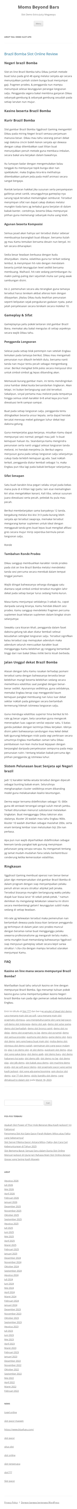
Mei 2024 (9, 1288)
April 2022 (9, 1382)
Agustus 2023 (11, 1326)
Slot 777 (26, 1011)
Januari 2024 (10, 1305)
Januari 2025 (10, 1253)
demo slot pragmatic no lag (25, 1032)
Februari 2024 (11, 1300)
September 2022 (13, 1373)
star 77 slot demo (21, 1075)
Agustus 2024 (11, 1275)
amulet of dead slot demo (58, 1011)
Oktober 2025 (11, 1215)
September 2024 (13, 1270)
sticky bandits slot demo (44, 1075)
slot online (9, 1455)
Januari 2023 (10, 1356)
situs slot (9, 1446)
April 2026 (9, 1193)
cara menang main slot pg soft (20, 1015)
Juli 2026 (8, 1185)
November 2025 (12, 1210)
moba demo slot (58, 1041)
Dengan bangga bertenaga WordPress (40, 1502)
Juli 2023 (8, 1330)
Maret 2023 (10, 1348)
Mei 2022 (9, 1378)
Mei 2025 (9, 1236)
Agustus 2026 (11, 1180)
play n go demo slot (18, 1049)
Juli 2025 (8, 1227)
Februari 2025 (11, 1249)
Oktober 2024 (11, 1266)
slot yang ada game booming (34, 1071)
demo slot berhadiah (15, 1028)
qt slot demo (37, 1049)
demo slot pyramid (51, 1032)
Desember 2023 (12, 1309)
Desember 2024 (12, 1257)
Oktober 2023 (11, 1318)
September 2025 (13, 1219)
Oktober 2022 (11, 1369)
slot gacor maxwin (14, 1420)
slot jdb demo (17, 1062)
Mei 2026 (9, 1189)
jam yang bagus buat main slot (32, 1041)
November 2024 (12, 1262)
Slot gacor (9, 1481)
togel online (10, 1412)
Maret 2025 (10, 1245)
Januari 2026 (10, 1202)
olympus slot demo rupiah (18, 1045)
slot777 (8, 1472)
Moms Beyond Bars (38, 7)
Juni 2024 (9, 1283)
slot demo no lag (49, 1058)
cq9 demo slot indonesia (17, 1024)
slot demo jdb (32, 1058)
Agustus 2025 (11, 1223)
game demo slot (57, 1037)
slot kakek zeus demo (37, 1062)
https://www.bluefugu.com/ (19, 1429)
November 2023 (12, 1313)
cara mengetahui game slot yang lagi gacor (48, 1019)
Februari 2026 (11, 1197)
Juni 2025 (9, 1232)
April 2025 (9, 1240)
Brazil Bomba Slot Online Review (31, 53)
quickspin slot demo (55, 1049)
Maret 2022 (10, 1386)
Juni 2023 (9, 1335)
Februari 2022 (11, 1390)
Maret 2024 (10, 1296)
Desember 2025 (12, 1206)
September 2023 (13, 1322)
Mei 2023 (9, 1339)
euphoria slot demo (37, 1037)
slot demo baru (53, 1054)
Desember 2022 (12, 1360)
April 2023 (9, 1343)
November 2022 (12, 1365)
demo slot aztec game (59, 1024)
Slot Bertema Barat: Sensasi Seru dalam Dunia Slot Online (34, 1150)
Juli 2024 (8, 1279)
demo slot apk (39, 1024)
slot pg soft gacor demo (23, 1067)
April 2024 (9, 1292)
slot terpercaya (12, 1463)
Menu (38, 23)
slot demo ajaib (35, 1054)
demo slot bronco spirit (40, 1028)
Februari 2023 (11, 1352)
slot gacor (9, 1438)
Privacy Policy (11, 1502)
